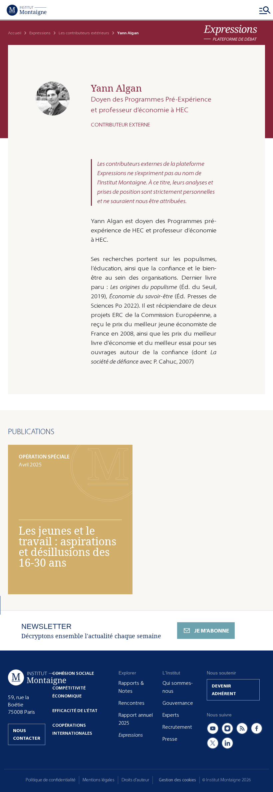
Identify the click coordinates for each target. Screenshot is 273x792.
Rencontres (131, 703)
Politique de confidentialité (51, 779)
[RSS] (242, 728)
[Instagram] (227, 728)
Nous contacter (26, 734)
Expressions (40, 33)
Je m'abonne (211, 631)
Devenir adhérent (224, 689)
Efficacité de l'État (75, 710)
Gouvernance (177, 703)
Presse (169, 739)
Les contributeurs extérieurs (84, 33)
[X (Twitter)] (213, 743)
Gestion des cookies (177, 779)
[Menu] (265, 10)
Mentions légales (99, 779)
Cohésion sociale (73, 673)
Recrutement (177, 727)
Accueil (14, 33)
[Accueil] (27, 10)
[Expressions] (230, 33)
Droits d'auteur (135, 779)
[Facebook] (257, 728)
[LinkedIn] (227, 743)
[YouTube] (213, 728)
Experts (170, 715)
